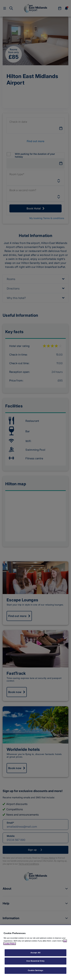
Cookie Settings (35, 970)
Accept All (35, 953)
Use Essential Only (35, 961)
